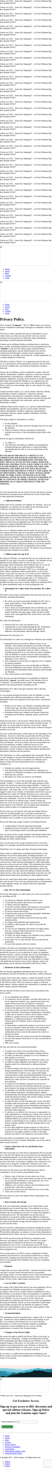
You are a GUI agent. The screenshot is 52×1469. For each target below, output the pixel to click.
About (7, 271)
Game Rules (9, 1449)
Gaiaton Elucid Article (13, 1453)
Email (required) (8, 1422)
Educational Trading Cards (15, 1451)
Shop (7, 273)
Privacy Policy (10, 1445)
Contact (8, 276)
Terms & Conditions (12, 1447)
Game (7, 278)
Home (7, 269)
